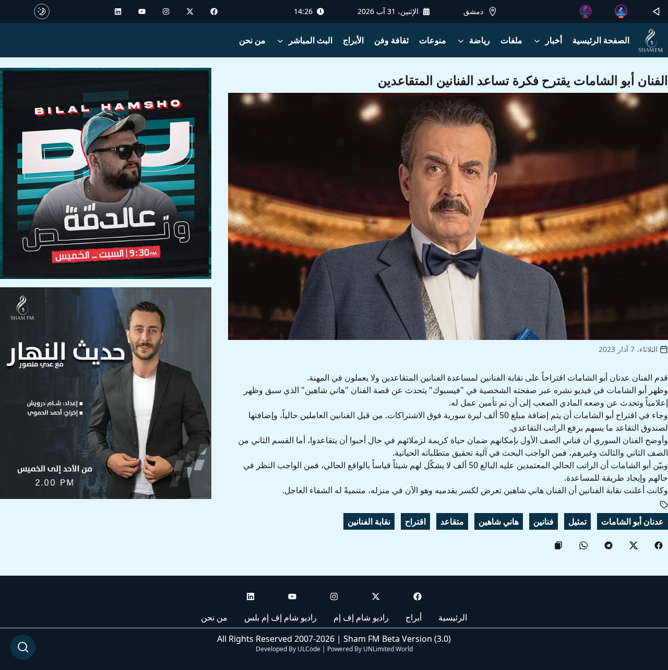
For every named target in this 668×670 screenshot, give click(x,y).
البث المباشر (310, 40)
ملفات (511, 40)
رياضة (479, 40)
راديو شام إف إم (361, 617)
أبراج (413, 617)
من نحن (252, 40)
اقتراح (415, 521)
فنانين (543, 521)
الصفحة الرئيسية (600, 40)
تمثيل (577, 521)
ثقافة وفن (391, 40)
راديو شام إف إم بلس (280, 617)
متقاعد (452, 521)
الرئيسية (452, 617)
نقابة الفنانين (369, 521)
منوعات (432, 40)
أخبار (553, 40)
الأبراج (353, 40)
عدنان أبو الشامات (632, 521)
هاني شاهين (499, 521)
